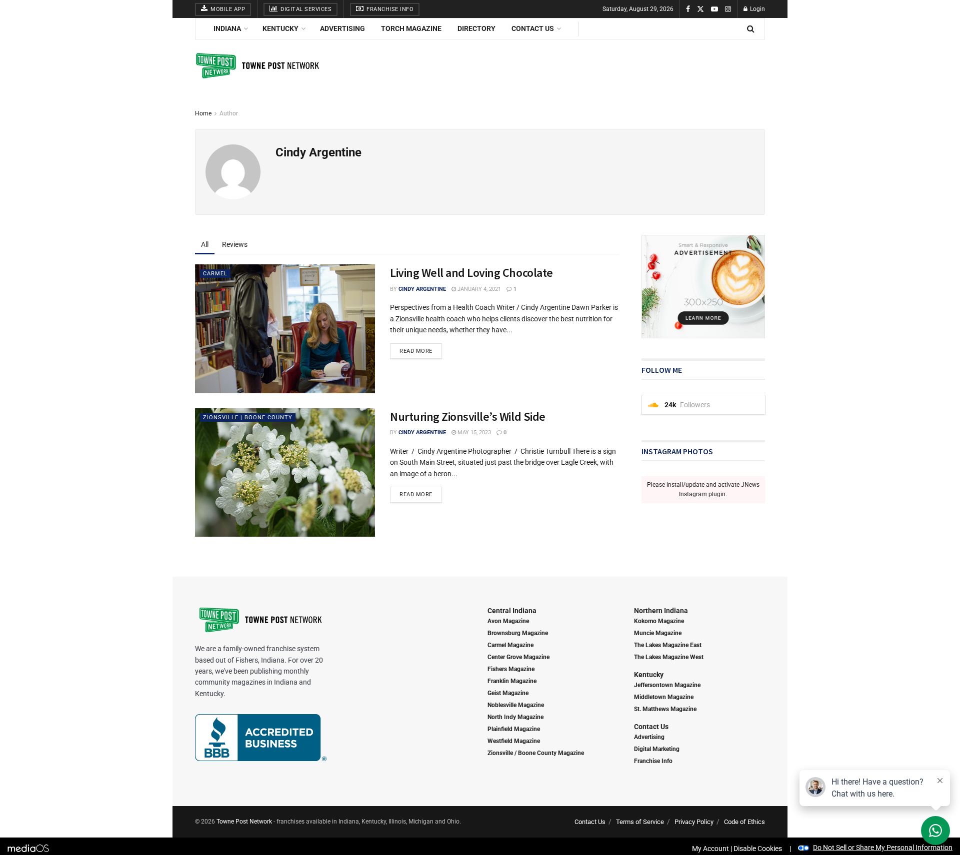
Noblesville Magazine (516, 705)
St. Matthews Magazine (665, 709)
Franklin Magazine (512, 681)
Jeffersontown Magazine (667, 685)
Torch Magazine (411, 28)
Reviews (235, 244)
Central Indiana (512, 611)
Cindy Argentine (422, 289)
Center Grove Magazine (519, 657)
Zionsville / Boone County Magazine (536, 753)
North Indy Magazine (516, 717)
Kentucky (280, 28)
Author (229, 113)
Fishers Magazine (511, 669)
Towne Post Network (244, 821)
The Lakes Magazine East (668, 645)
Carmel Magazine (511, 645)
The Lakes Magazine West (669, 657)
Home (203, 113)
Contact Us (533, 28)
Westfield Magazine (514, 741)
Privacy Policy (694, 822)
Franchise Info (389, 9)
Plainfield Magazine (514, 729)
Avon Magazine (508, 621)
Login (756, 8)
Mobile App (227, 9)
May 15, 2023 (473, 432)
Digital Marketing (657, 749)
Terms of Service (640, 822)
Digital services (305, 9)
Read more (416, 351)
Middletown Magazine (664, 697)
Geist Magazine (508, 693)
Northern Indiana (661, 611)
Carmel (215, 273)
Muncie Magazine (658, 633)
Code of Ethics (744, 822)
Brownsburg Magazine (518, 633)
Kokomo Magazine (659, 621)
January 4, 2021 (478, 289)
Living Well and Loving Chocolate (471, 272)
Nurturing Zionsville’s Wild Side (468, 416)
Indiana (227, 28)
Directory (477, 28)
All (204, 244)
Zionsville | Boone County (247, 417)
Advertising (342, 28)
